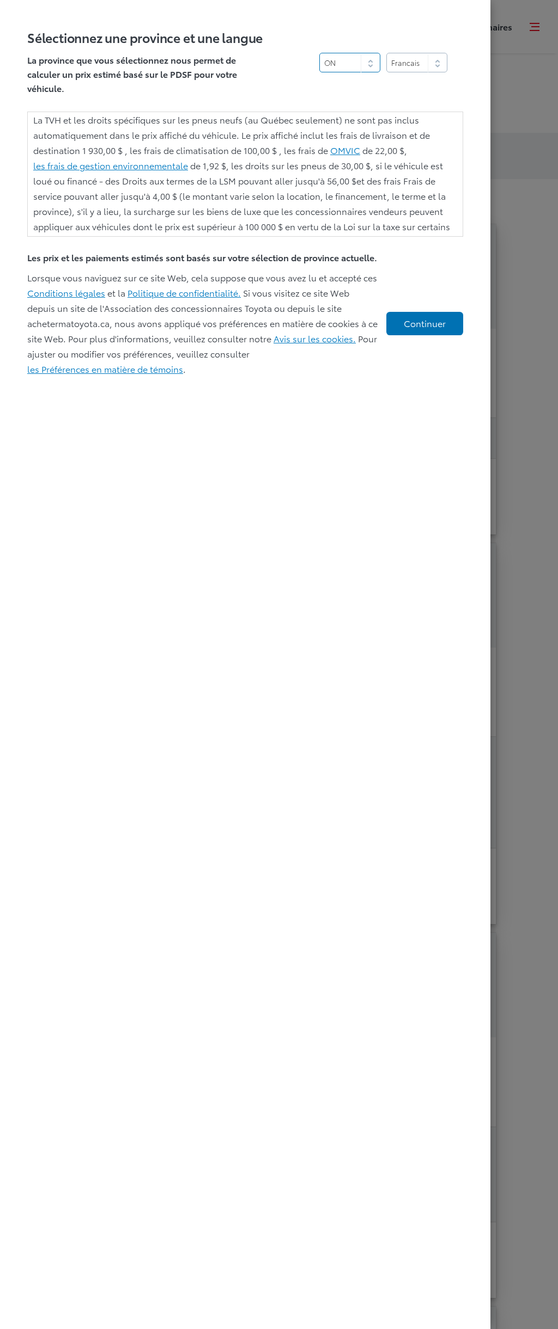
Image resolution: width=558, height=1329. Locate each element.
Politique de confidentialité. (184, 292)
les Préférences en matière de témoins (105, 368)
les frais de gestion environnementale (110, 165)
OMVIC (345, 150)
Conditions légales (66, 292)
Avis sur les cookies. (315, 338)
